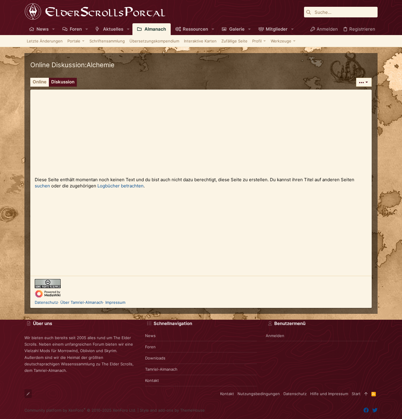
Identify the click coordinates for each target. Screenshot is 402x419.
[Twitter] (375, 410)
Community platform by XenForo (80, 410)
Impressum (115, 302)
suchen (42, 186)
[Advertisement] (201, 131)
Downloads (155, 358)
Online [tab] (39, 82)
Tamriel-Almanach (161, 369)
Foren (150, 346)
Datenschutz (46, 302)
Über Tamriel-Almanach (81, 302)
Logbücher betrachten (120, 186)
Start (356, 393)
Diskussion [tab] (62, 82)
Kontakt (152, 380)
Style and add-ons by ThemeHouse (172, 410)
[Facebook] (366, 410)
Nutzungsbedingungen (258, 393)
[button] (53, 29)
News (150, 335)
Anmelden (275, 335)
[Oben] (366, 393)
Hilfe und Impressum (329, 393)
